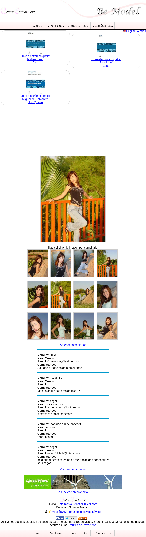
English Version (136, 31)
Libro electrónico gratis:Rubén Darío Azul (35, 59)
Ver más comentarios (73, 469)
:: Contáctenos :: (102, 25)
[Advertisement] (73, 131)
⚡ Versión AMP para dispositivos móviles (74, 511)
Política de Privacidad (82, 524)
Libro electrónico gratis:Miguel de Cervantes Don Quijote (35, 99)
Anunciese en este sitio (73, 491)
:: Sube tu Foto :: (78, 25)
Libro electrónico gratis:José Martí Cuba (106, 62)
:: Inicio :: (38, 25)
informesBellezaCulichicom (78, 504)
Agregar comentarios (73, 344)
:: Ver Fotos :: (56, 25)
